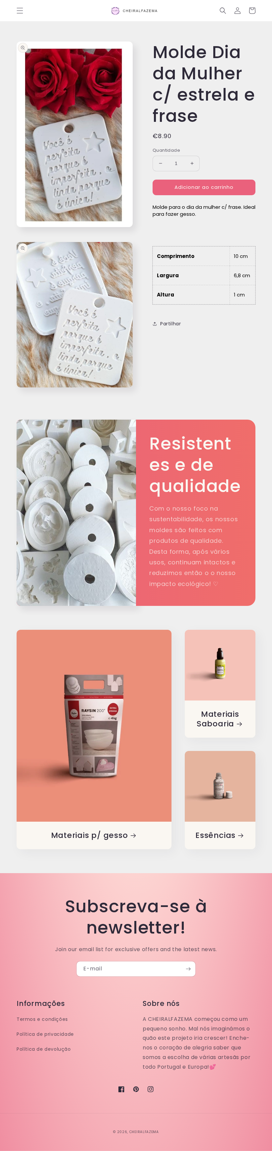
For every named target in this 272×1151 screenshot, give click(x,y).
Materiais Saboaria (218, 719)
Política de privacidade (45, 1034)
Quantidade (166, 150)
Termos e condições (42, 1019)
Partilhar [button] (170, 323)
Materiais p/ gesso (89, 835)
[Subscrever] (188, 969)
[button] (20, 10)
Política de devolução (44, 1049)
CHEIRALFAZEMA (144, 1131)
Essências (215, 835)
